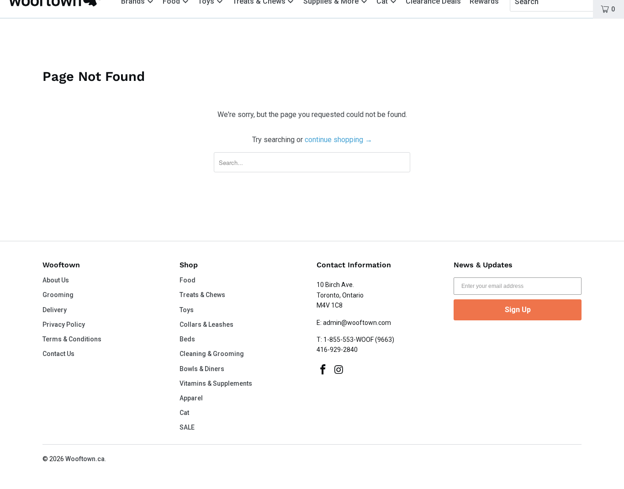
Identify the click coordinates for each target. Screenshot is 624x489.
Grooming (58, 294)
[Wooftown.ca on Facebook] (323, 370)
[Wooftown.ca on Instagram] (339, 370)
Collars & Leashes (206, 324)
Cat (184, 412)
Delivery (54, 310)
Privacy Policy (63, 324)
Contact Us (58, 353)
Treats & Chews (202, 294)
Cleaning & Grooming (212, 353)
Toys (187, 310)
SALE (187, 427)
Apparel (191, 398)
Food (188, 280)
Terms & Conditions (71, 339)
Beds (187, 339)
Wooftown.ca (85, 458)
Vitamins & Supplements (216, 383)
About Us (55, 280)
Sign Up (518, 309)
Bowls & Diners (202, 368)
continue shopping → (338, 139)
